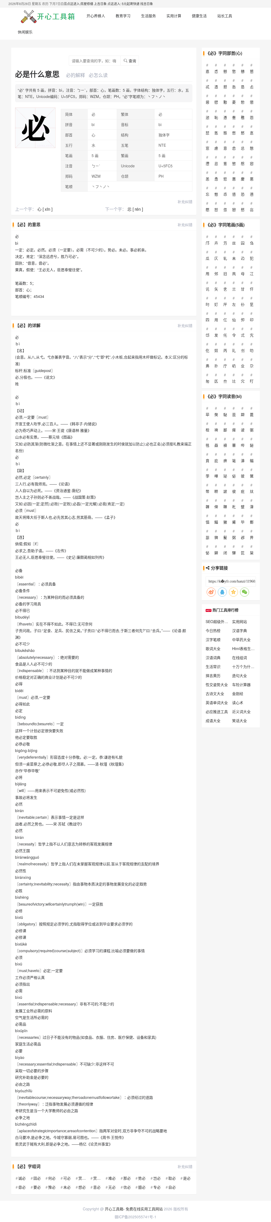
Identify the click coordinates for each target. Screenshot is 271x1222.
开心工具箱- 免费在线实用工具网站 (134, 1208)
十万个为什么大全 (247, 666)
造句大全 (239, 675)
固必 (37, 1178)
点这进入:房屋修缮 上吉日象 (87, 3)
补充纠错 (185, 201)
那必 (127, 1178)
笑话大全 (239, 720)
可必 (67, 1178)
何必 (52, 1178)
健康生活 (199, 15)
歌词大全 (213, 648)
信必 (127, 1187)
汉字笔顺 (213, 639)
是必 (187, 1178)
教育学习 (123, 15)
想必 (82, 1187)
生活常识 (213, 666)
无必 (112, 1187)
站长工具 (224, 15)
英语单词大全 (217, 702)
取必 (172, 1178)
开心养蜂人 (96, 15)
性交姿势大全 (217, 684)
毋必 (22, 1187)
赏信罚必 (100, 1178)
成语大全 (213, 720)
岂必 (157, 1178)
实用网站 (239, 621)
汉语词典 (213, 657)
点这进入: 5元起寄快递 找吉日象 (130, 3)
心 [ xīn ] (44, 209)
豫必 (52, 1187)
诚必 (22, 1178)
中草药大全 (241, 639)
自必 (172, 1187)
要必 (37, 1187)
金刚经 (237, 693)
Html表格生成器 (245, 648)
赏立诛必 (85, 1178)
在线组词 (239, 657)
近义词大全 (241, 711)
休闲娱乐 (25, 31)
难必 (112, 1178)
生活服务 (148, 15)
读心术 (237, 702)
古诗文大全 (215, 693)
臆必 (142, 1187)
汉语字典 (239, 630)
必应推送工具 (217, 711)
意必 (97, 1187)
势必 (142, 1178)
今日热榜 (213, 630)
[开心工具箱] (46, 15)
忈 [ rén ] (135, 209)
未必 (67, 1187)
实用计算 (173, 15)
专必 (157, 1187)
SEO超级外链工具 (221, 621)
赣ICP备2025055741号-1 (135, 1216)
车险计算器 (241, 684)
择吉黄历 (213, 675)
